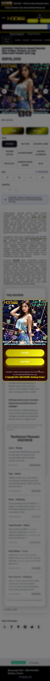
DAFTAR (25, 361)
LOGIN (25, 352)
